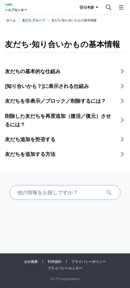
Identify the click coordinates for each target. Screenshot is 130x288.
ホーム (11, 20)
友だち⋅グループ (33, 20)
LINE (8, 4)
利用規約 (55, 261)
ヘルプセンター (16, 10)
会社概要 (31, 261)
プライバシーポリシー (88, 261)
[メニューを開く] (121, 7)
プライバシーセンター (65, 268)
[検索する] (108, 7)
